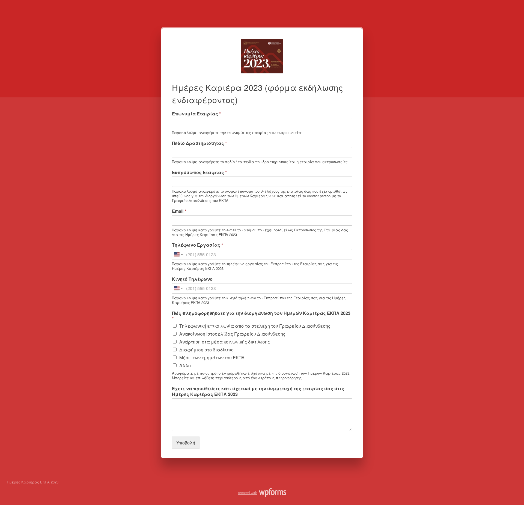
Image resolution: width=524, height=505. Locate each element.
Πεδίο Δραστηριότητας (199, 143)
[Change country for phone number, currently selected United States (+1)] (178, 254)
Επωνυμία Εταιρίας (196, 114)
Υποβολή (185, 443)
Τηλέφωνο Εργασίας (197, 245)
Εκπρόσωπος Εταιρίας (199, 172)
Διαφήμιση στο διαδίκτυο (206, 349)
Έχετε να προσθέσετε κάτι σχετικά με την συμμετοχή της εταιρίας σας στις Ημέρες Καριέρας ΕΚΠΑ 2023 (258, 391)
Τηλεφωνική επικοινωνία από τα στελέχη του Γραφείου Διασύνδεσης (255, 326)
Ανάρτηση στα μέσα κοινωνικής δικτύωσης (224, 342)
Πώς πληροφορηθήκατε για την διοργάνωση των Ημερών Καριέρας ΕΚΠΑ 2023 (261, 316)
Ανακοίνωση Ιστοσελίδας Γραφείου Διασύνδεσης (232, 334)
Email (179, 211)
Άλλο (185, 365)
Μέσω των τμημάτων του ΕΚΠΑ (212, 357)
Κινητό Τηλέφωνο (192, 279)
